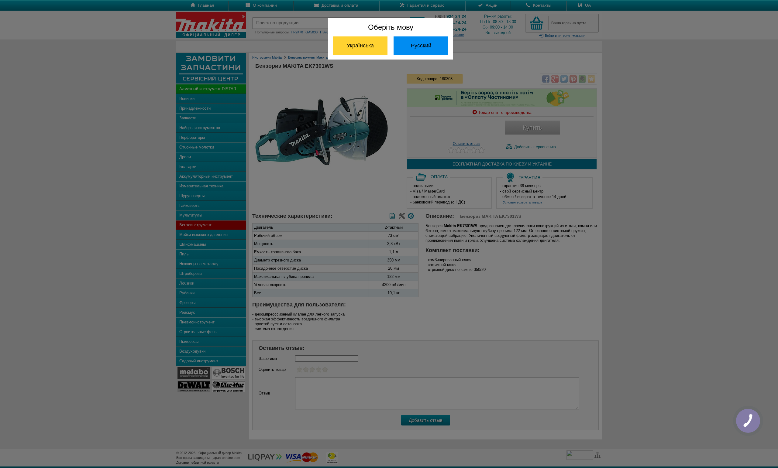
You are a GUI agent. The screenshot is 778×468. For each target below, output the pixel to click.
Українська (360, 46)
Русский (421, 46)
